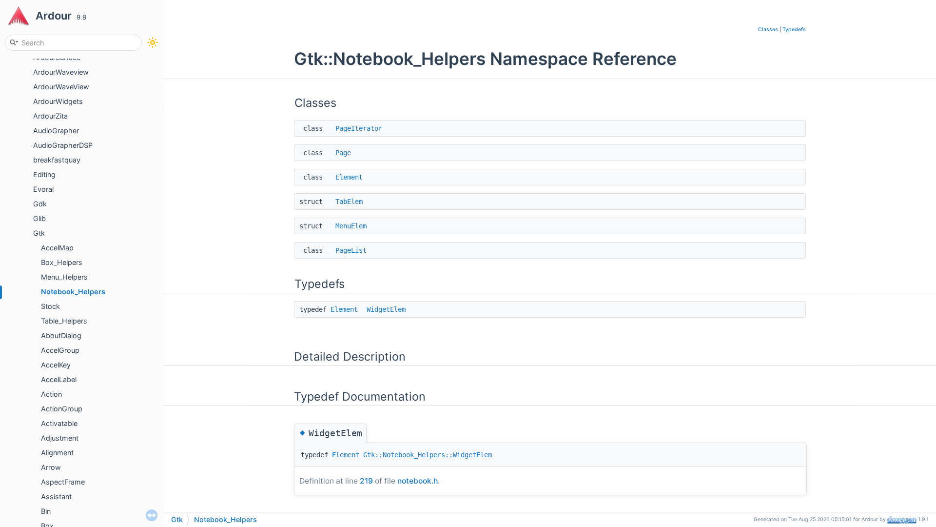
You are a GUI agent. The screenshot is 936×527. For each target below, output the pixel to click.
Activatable (59, 423)
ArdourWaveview (61, 72)
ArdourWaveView (61, 86)
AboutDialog (61, 335)
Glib (39, 218)
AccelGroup (60, 350)
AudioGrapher (56, 130)
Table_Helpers (64, 321)
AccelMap (57, 247)
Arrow (51, 467)
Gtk (39, 233)
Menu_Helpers (64, 277)
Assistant (56, 496)
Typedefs (794, 29)
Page (343, 153)
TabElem (349, 201)
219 (366, 481)
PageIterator (358, 128)
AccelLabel (59, 379)
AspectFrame (63, 482)
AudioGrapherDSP (63, 145)
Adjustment (59, 438)
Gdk (40, 204)
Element (349, 177)
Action (51, 394)
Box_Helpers (61, 262)
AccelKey (56, 365)
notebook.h (417, 481)
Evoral (43, 189)
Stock (50, 306)
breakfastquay (56, 160)
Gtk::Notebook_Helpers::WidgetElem (427, 455)
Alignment (57, 452)
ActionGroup (61, 409)
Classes (768, 29)
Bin (46, 511)
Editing (44, 174)
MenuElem (351, 226)
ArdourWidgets (58, 101)
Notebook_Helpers (73, 291)
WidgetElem (386, 309)
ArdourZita (50, 116)
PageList (351, 250)
